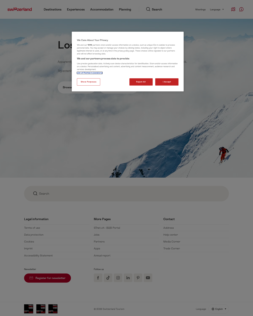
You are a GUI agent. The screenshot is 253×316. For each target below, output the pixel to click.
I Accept (167, 82)
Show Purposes (88, 82)
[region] (128, 62)
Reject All (141, 82)
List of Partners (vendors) (89, 73)
